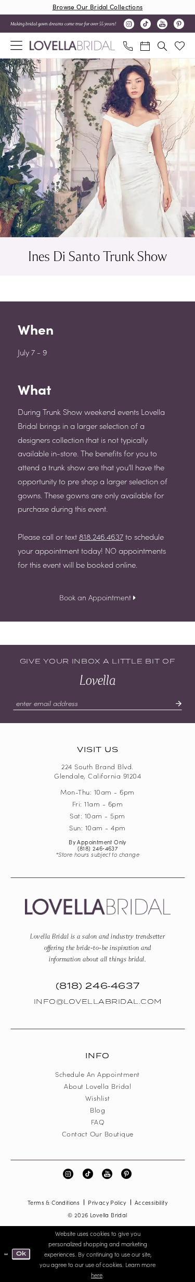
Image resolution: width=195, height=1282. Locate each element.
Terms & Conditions (54, 1202)
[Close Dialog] (6, 1254)
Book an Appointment (96, 597)
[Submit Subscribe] (174, 703)
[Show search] (162, 45)
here (96, 1275)
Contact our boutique (98, 1134)
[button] (17, 45)
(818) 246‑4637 (97, 848)
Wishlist (97, 1098)
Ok (21, 1253)
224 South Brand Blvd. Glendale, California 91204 (97, 771)
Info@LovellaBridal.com (98, 1002)
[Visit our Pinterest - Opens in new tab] (179, 24)
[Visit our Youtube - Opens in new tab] (162, 24)
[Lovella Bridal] (72, 45)
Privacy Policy (107, 1202)
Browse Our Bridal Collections (98, 6)
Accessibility (151, 1202)
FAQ (98, 1122)
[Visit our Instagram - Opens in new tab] (129, 24)
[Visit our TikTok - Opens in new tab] (145, 24)
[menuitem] (17, 45)
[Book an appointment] (144, 45)
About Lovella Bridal (97, 1086)
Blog (97, 1110)
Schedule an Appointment (97, 1074)
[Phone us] (127, 45)
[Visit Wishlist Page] (179, 45)
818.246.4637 (101, 536)
